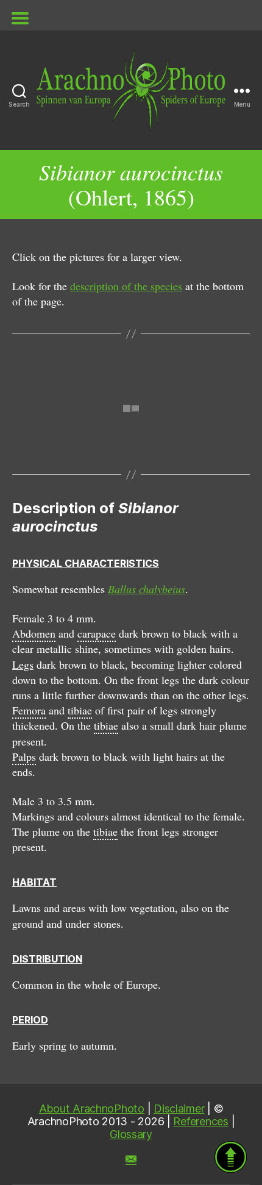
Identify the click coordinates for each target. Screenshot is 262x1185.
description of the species (126, 286)
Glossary (131, 1134)
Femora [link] (29, 710)
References (200, 1121)
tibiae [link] (80, 710)
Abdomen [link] (33, 633)
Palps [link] (24, 756)
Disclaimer (179, 1108)
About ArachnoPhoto (91, 1108)
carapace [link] (96, 633)
